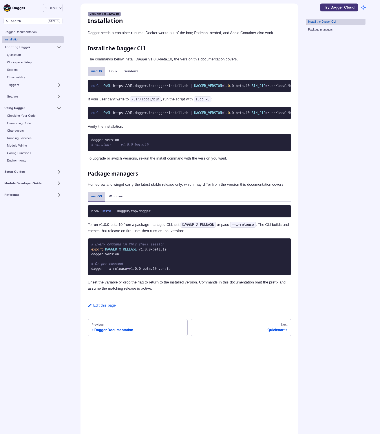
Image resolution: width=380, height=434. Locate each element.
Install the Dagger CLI (322, 21)
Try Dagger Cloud (339, 7)
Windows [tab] (131, 71)
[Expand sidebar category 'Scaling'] (59, 96)
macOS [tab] (96, 71)
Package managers (320, 29)
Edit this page (104, 305)
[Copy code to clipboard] (285, 85)
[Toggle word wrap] (277, 85)
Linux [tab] (113, 71)
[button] (33, 47)
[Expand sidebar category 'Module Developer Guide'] (59, 183)
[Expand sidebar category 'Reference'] (59, 194)
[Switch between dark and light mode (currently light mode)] (363, 7)
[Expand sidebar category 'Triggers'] (59, 85)
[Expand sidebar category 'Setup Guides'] (59, 171)
